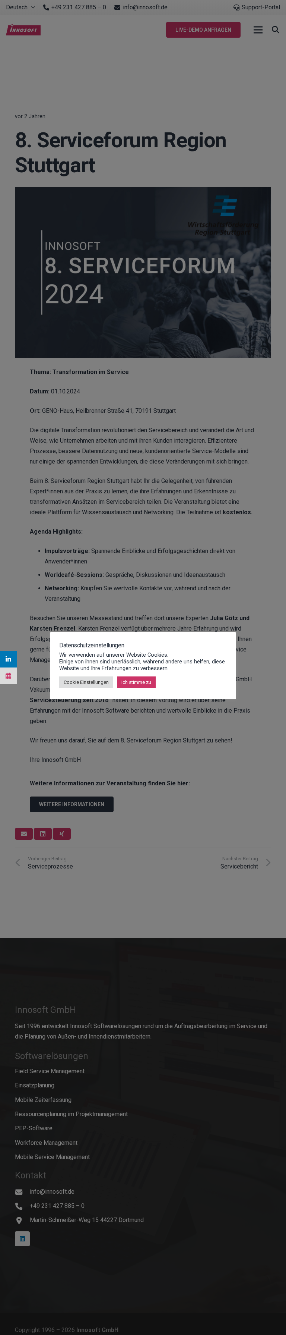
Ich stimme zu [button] (136, 682)
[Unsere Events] (8, 676)
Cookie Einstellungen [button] (86, 682)
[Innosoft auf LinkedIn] (8, 659)
